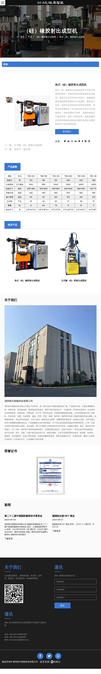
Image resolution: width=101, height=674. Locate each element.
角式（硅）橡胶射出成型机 (27, 280)
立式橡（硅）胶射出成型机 (74, 280)
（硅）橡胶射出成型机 (45, 36)
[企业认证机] (50, 475)
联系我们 (67, 131)
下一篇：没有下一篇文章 (17, 149)
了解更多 (8, 539)
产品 (30, 36)
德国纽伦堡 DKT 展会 (63, 515)
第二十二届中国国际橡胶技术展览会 (23, 515)
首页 (22, 36)
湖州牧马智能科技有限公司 (25, 661)
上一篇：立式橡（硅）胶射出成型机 (23, 145)
